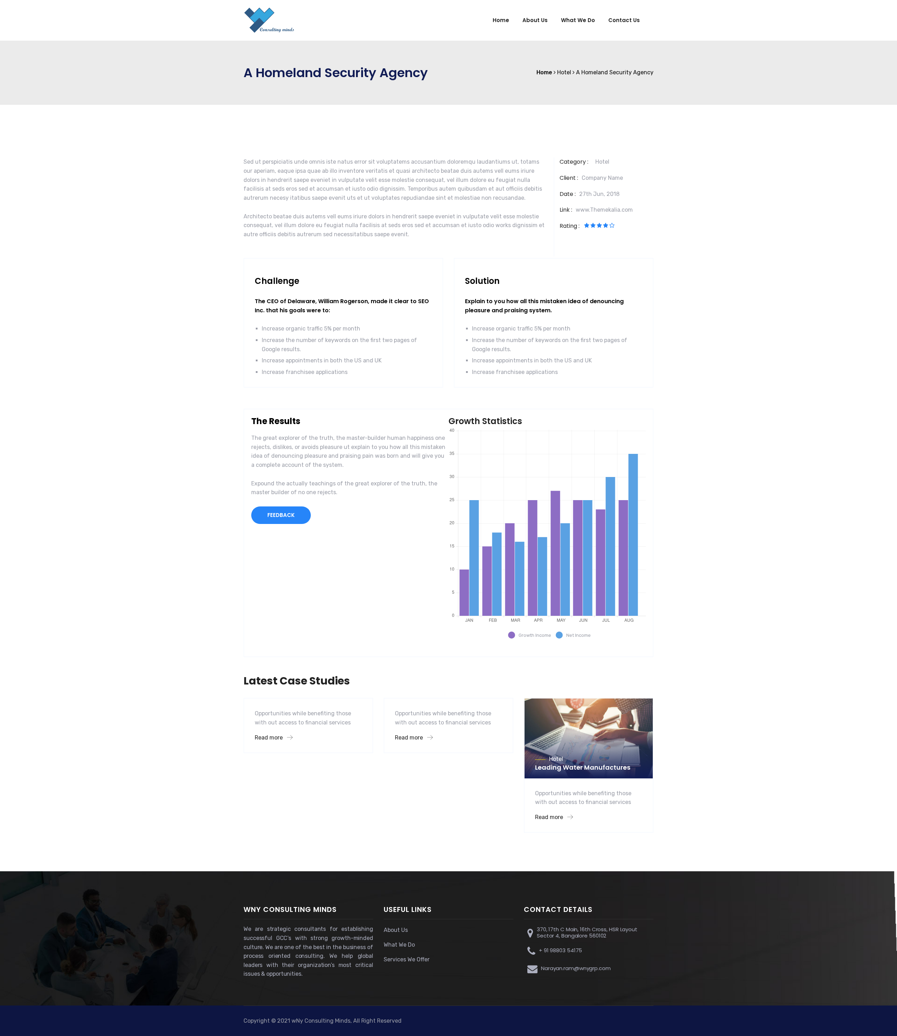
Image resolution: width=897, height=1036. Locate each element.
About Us (535, 20)
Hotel (602, 161)
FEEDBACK (281, 515)
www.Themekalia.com (604, 209)
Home (501, 20)
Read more (269, 737)
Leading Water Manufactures (582, 767)
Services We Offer (407, 959)
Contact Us (624, 20)
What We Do (578, 20)
